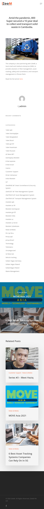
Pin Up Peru (10, 233)
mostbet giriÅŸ (11, 212)
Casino (8, 168)
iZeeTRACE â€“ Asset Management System (20, 195)
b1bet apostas (10, 161)
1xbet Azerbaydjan (12, 133)
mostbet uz (9, 219)
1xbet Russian (10, 151)
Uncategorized (11, 250)
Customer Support (12, 172)
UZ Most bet (10, 254)
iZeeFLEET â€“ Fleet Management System (19, 192)
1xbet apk (9, 130)
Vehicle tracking (11, 257)
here (21, 79)
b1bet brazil (10, 165)
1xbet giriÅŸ (10, 144)
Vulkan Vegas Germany (13, 261)
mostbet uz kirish (11, 223)
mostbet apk (10, 202)
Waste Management (12, 271)
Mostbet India (10, 216)
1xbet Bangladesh (12, 137)
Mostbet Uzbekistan (12, 226)
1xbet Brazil (10, 140)
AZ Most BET (10, 154)
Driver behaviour (11, 175)
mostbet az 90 (10, 205)
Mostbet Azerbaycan (13, 209)
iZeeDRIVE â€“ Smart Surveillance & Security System (21, 186)
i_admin (22, 106)
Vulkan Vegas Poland (13, 264)
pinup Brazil (10, 240)
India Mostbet (10, 178)
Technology (9, 244)
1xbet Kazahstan (11, 147)
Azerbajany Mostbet (12, 158)
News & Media (11, 230)
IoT (7, 182)
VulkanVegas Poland (12, 268)
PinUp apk (9, 237)
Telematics (9, 247)
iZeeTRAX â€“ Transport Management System (21, 198)
